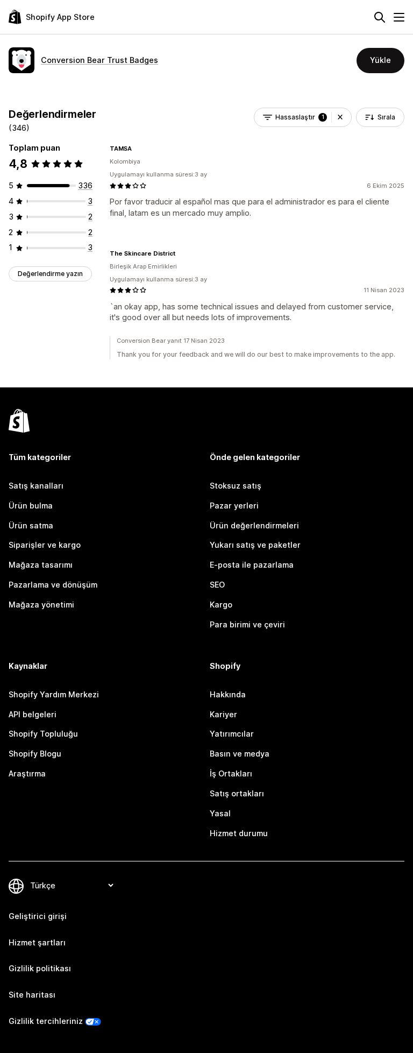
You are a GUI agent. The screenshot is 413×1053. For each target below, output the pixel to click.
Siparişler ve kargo (45, 544)
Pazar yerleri (234, 505)
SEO (217, 584)
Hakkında (228, 694)
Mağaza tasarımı (41, 564)
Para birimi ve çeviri (247, 624)
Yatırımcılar (232, 733)
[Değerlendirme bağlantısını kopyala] (138, 148)
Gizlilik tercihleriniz (46, 1021)
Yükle (380, 60)
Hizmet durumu (239, 833)
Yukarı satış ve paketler (255, 544)
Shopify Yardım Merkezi (54, 694)
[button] (340, 117)
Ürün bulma (31, 505)
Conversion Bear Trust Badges (99, 60)
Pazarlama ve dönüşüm (53, 584)
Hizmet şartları (37, 942)
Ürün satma (31, 525)
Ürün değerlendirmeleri (254, 525)
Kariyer (223, 714)
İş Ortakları (231, 773)
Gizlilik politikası (40, 968)
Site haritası (32, 994)
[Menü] (399, 17)
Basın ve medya (239, 753)
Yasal (220, 813)
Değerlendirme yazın (50, 274)
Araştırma (27, 773)
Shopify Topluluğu (43, 733)
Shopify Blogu (35, 753)
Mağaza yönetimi (41, 604)
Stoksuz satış (235, 485)
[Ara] (379, 17)
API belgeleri (32, 714)
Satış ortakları (237, 793)
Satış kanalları (36, 485)
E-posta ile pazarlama (252, 564)
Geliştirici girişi (38, 916)
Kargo (221, 604)
